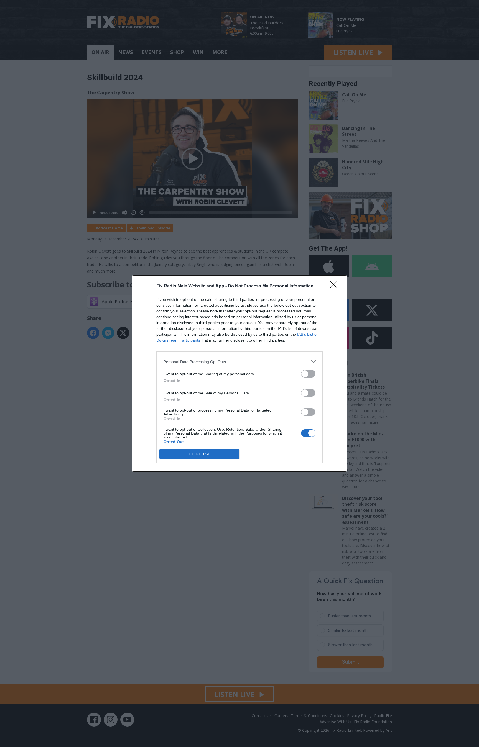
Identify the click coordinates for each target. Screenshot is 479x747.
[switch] (308, 374)
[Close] (335, 286)
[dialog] (239, 373)
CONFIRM (199, 454)
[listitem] (239, 361)
